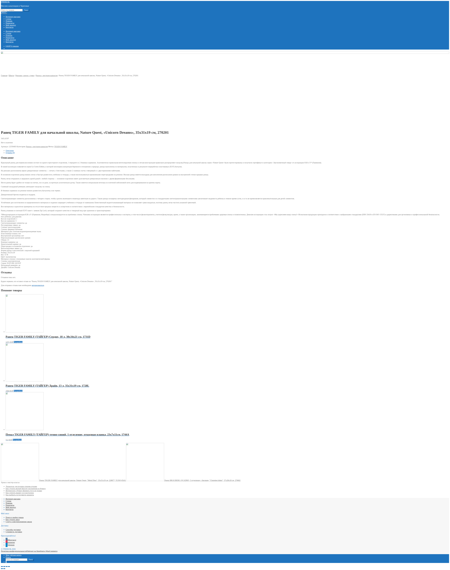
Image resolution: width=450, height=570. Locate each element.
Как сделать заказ (13, 520)
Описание (10, 151)
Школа (11, 76)
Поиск (26, 10)
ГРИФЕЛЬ (5, 2)
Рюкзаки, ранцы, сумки (24, 76)
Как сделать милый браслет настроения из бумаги (26, 489)
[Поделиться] (4, 566)
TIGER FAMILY (60, 147)
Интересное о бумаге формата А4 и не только (24, 491)
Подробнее (18, 342)
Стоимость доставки (14, 532)
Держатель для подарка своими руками (21, 486)
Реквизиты (10, 23)
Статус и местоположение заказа (19, 522)
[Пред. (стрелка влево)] (2, 568)
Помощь (9, 21)
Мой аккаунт (11, 25)
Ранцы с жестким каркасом (47, 76)
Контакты (9, 27)
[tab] (227, 151)
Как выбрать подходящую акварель (20, 495)
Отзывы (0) (10, 153)
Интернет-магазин (13, 17)
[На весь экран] (7, 566)
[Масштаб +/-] (9, 566)
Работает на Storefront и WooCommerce (42, 551)
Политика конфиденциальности (14, 551)
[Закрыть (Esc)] (2, 566)
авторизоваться (38, 285)
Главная (4, 76)
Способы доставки (13, 530)
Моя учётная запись (13, 555)
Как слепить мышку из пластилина (20, 493)
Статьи (8, 19)
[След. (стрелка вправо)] (4, 568)
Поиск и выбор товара (15, 517)
